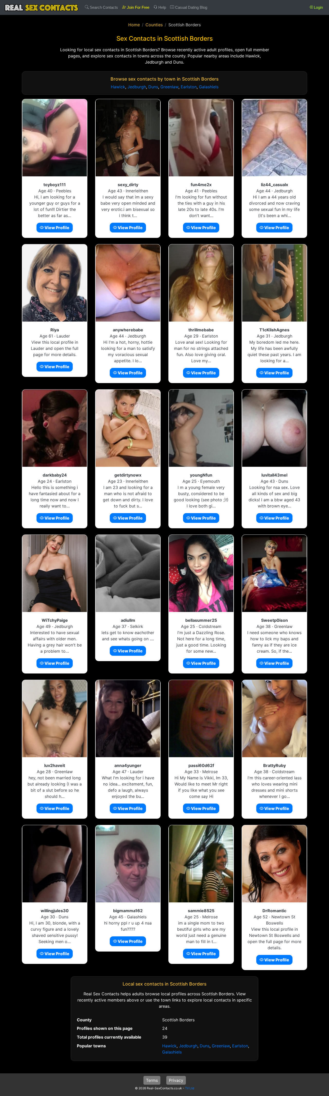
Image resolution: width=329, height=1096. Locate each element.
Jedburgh (136, 86)
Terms (152, 1080)
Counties (154, 24)
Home (134, 24)
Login (318, 7)
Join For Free (137, 7)
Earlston (189, 86)
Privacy (176, 1080)
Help (161, 7)
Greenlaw (169, 86)
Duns (153, 86)
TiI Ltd (189, 1088)
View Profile (56, 227)
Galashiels (208, 86)
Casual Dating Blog (190, 7)
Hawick (118, 86)
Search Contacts (103, 7)
